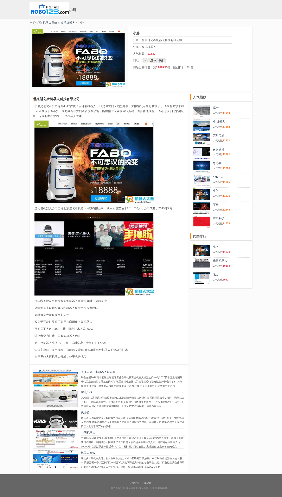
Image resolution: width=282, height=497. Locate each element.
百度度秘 (218, 149)
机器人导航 (50, 22)
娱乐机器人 (67, 22)
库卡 (216, 107)
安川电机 (218, 135)
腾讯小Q (86, 392)
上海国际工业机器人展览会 (98, 372)
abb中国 (218, 177)
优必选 (85, 412)
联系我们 (135, 483)
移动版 (148, 483)
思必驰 (217, 163)
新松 (216, 204)
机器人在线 (88, 452)
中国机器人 (88, 432)
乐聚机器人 (220, 260)
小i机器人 (219, 121)
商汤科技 (218, 218)
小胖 (216, 190)
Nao (215, 274)
